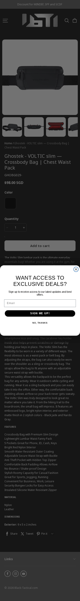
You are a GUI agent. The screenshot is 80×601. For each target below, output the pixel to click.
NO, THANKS (40, 323)
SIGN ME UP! (40, 313)
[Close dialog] (76, 269)
